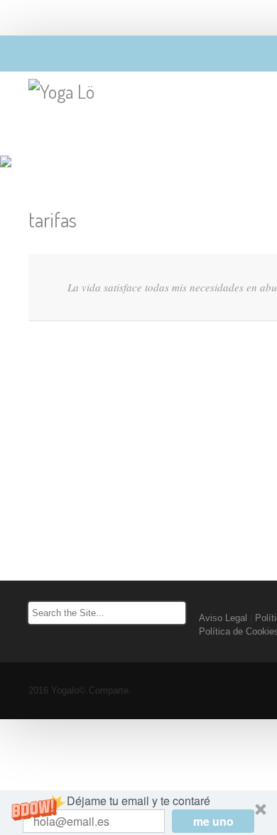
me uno (213, 821)
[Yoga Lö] (61, 91)
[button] (138, 812)
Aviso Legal (223, 618)
